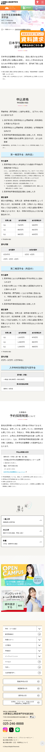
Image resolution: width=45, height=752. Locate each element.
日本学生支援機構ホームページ (14, 472)
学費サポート (9, 29)
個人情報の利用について (10, 740)
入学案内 (8, 645)
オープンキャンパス (12, 7)
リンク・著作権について (10, 737)
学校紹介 (8, 651)
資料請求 (28, 7)
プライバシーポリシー (25, 737)
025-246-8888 (13, 723)
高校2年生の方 (22, 681)
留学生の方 (22, 695)
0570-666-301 (13, 466)
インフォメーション (11, 656)
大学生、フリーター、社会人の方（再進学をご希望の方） (22, 702)
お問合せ (40, 7)
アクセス (37, 3)
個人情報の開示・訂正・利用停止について (15, 742)
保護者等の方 (22, 688)
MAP (33, 717)
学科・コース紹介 (10, 629)
